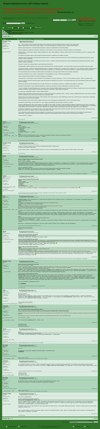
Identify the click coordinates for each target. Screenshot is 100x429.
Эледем (26, 32)
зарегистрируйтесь (25, 17)
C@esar (4, 121)
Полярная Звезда (7, 41)
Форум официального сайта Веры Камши (14, 30)
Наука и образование (13, 32)
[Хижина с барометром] (12, 190)
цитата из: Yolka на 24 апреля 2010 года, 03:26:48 (28, 234)
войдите (18, 17)
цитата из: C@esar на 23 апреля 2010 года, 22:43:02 (28, 179)
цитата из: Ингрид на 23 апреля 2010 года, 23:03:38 (28, 264)
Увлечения (8, 31)
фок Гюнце (30, 32)
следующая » (95, 420)
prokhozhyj (5, 306)
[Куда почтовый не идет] (12, 209)
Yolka (4, 196)
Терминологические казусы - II (16, 33)
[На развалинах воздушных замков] (12, 135)
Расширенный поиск (30, 23)
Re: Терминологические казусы (26, 122)
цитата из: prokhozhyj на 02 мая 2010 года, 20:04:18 (28, 398)
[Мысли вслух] (12, 358)
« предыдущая (90, 420)
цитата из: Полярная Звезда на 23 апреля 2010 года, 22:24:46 (30, 159)
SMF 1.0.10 (60, 426)
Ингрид (4, 155)
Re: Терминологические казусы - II (27, 290)
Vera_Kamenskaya (89, 25)
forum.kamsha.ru (65, 12)
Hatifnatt (4, 176)
